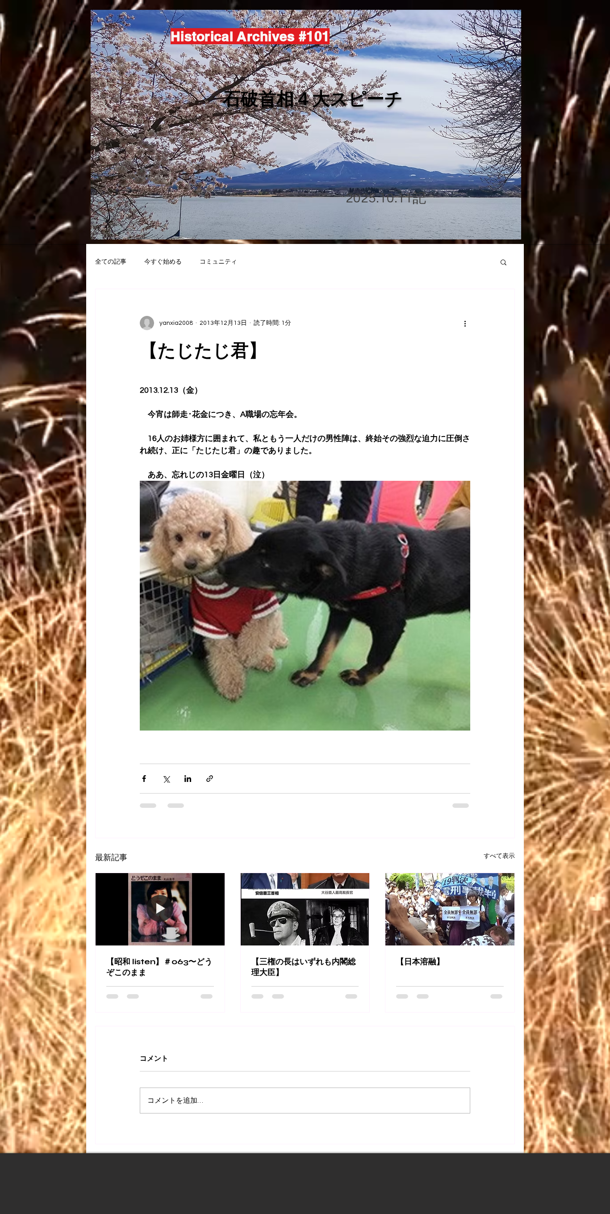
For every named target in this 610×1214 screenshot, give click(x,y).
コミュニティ (218, 262)
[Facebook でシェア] (144, 778)
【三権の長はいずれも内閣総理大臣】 (303, 967)
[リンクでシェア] (209, 778)
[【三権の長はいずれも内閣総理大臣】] (305, 909)
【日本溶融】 (420, 961)
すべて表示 (499, 856)
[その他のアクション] (465, 323)
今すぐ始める (163, 262)
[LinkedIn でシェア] (188, 778)
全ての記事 (110, 262)
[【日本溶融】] (449, 909)
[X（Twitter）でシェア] (166, 778)
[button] (503, 261)
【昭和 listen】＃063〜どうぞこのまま (159, 967)
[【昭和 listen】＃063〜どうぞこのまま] (160, 909)
